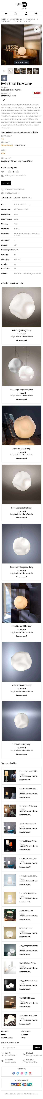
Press (3, 1034)
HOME (3, 19)
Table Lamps (5, 21)
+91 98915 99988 (10, 1055)
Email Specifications (11, 193)
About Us (4, 1031)
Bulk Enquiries (7, 1038)
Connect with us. (10, 1062)
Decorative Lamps (16, 19)
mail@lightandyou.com (34, 1055)
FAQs (23, 1038)
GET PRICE (6, 183)
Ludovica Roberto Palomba (11, 90)
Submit (37, 1047)
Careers (25, 1034)
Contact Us (26, 1031)
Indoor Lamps (30, 19)
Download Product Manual (14, 189)
